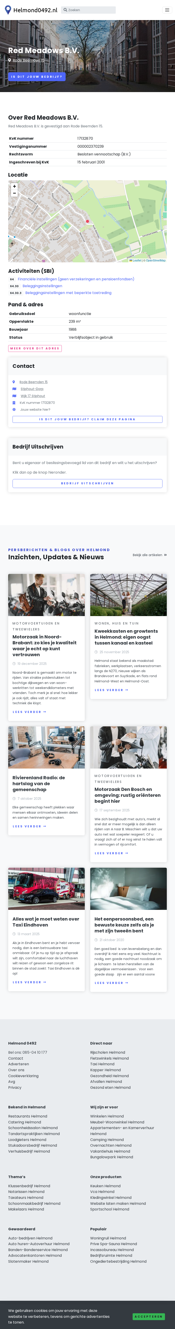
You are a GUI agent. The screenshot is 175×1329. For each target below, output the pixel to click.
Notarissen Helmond (26, 1191)
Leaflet (136, 260)
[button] (87, 221)
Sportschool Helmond (109, 1209)
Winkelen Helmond (107, 1116)
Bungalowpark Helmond (111, 1157)
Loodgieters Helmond (27, 1139)
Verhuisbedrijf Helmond (29, 1151)
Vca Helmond (102, 1191)
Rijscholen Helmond (107, 1052)
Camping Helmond (107, 1139)
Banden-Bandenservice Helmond (38, 1249)
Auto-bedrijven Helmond (30, 1238)
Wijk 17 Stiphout (33, 396)
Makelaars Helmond (26, 1209)
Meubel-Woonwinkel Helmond (117, 1122)
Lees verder (27, 712)
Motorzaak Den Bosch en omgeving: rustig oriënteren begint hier (128, 795)
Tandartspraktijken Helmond (34, 1133)
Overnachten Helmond (110, 1145)
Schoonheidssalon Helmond (33, 1127)
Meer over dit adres (35, 348)
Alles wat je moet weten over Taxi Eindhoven (46, 922)
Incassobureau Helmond (112, 1249)
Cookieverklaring (23, 1076)
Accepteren (149, 1317)
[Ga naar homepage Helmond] (30, 10)
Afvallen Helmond (106, 1081)
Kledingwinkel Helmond (110, 1197)
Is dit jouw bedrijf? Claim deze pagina (87, 419)
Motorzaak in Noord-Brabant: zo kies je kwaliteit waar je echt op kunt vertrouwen (45, 646)
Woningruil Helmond (108, 1238)
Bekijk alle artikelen (147, 555)
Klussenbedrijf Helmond (29, 1186)
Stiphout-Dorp (32, 389)
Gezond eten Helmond (110, 1087)
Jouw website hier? (35, 409)
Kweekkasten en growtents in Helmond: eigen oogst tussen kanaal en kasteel (126, 637)
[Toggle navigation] (167, 10)
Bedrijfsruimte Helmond (111, 1255)
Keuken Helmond (105, 1186)
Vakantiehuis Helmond (110, 1151)
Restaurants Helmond (27, 1116)
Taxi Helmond (102, 1064)
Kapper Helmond (105, 1070)
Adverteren (18, 1064)
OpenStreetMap (156, 260)
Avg (11, 1081)
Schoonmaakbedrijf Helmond (34, 1203)
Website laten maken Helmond (118, 1203)
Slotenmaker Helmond (28, 1261)
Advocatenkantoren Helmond (35, 1255)
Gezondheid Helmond (109, 1076)
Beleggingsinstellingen (42, 286)
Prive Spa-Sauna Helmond (113, 1243)
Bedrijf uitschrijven (87, 483)
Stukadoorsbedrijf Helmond (32, 1145)
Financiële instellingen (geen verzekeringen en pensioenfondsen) (76, 279)
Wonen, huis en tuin (117, 623)
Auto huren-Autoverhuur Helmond (38, 1243)
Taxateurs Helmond (25, 1197)
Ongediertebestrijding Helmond (118, 1261)
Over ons (16, 1070)
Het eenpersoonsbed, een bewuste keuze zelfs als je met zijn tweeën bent (124, 925)
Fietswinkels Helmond (109, 1058)
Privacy (14, 1087)
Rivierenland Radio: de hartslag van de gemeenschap (39, 783)
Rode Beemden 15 (28, 60)
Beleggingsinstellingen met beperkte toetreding (68, 292)
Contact (15, 1058)
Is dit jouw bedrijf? (37, 77)
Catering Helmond (24, 1122)
